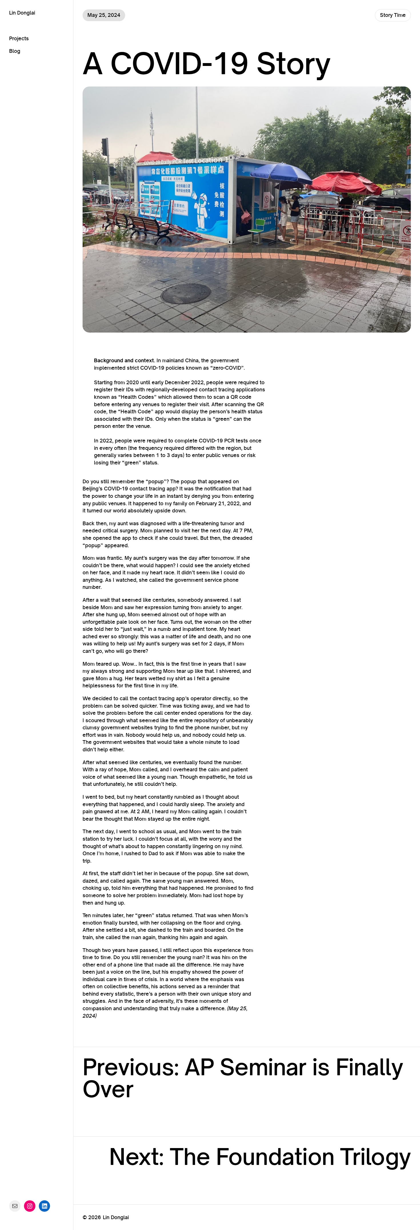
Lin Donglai (22, 12)
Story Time (393, 15)
